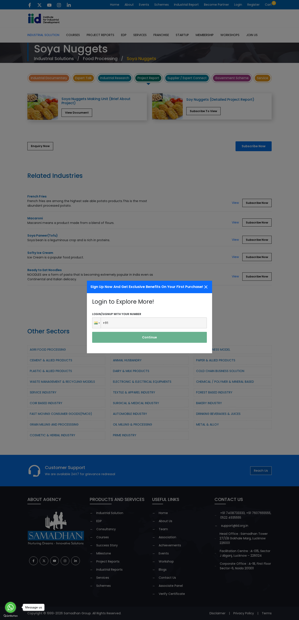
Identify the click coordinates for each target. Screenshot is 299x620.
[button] (96, 323)
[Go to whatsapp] (10, 607)
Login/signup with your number (116, 314)
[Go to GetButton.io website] (11, 615)
